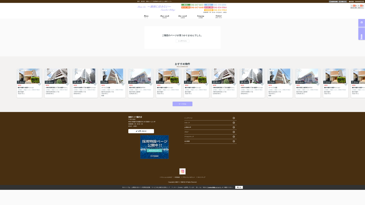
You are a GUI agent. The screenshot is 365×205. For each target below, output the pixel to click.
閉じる (239, 187)
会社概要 (187, 141)
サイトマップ (201, 177)
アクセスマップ (189, 136)
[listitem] (141, 83)
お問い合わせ (142, 131)
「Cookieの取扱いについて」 (214, 187)
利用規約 (177, 177)
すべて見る (182, 104)
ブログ (186, 132)
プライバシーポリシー (189, 177)
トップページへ (182, 41)
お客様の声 (187, 127)
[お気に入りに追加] (39, 84)
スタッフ (187, 122)
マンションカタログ (166, 177)
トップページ (188, 118)
